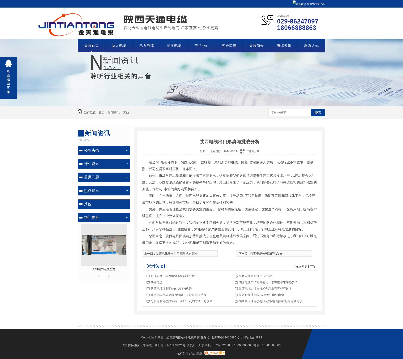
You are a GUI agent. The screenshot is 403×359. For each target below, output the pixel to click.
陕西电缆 (156, 282)
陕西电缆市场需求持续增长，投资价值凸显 (179, 295)
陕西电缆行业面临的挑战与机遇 (171, 288)
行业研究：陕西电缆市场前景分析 (173, 276)
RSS (259, 337)
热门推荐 (91, 217)
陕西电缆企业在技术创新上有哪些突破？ (265, 288)
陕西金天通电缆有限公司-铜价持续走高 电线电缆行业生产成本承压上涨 (272, 301)
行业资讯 (91, 164)
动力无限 (197, 353)
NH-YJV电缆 (104, 269)
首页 (102, 112)
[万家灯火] (214, 353)
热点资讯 (91, 191)
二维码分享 (253, 151)
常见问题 (91, 177)
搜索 (318, 112)
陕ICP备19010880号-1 (227, 337)
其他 (126, 112)
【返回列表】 (301, 266)
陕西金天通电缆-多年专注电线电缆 (261, 295)
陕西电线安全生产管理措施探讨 (176, 253)
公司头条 (91, 150)
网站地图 (249, 337)
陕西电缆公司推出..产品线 (256, 276)
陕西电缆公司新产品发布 (266, 253)
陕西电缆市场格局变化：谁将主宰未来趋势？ (268, 282)
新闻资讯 (114, 112)
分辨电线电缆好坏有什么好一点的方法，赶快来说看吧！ (184, 301)
